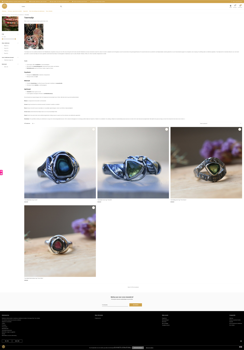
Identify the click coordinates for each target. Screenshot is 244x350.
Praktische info (98, 318)
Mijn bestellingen (165, 319)
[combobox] (41, 6)
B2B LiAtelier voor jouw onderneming (9, 335)
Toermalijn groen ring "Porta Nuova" (178, 199)
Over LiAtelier (49, 11)
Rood (6, 53)
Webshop (4, 11)
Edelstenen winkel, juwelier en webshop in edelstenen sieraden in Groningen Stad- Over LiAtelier (21, 318)
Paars (6, 50)
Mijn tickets (164, 321)
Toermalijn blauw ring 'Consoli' (30, 199)
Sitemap (3, 333)
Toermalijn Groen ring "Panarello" (104, 199)
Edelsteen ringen (8, 60)
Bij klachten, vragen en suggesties (8, 331)
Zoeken (61, 6)
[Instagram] (241, 341)
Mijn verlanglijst (165, 323)
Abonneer (135, 304)
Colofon (3, 323)
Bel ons (7, 340)
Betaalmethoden (5, 328)
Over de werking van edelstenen (36, 11)
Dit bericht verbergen (138, 347)
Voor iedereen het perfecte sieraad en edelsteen (11, 319)
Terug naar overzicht (6, 14)
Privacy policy (4, 326)
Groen (6, 48)
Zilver (6, 66)
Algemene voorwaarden (7, 321)
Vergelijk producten (166, 325)
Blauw (6, 45)
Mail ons (17, 340)
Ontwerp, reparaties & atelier (15, 11)
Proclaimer (4, 325)
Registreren (164, 318)
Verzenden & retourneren (7, 330)
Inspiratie (25, 11)
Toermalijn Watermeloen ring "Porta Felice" (33, 278)
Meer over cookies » (150, 347)
